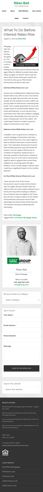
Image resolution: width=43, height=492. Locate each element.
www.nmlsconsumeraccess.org (15, 445)
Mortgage (17, 215)
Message (7, 346)
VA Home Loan (8, 476)
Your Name (9, 315)
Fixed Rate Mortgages (11, 467)
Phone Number (10, 336)
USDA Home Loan (9, 486)
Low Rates (18, 218)
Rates (34, 218)
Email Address (10, 325)
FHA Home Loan (8, 472)
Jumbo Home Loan (10, 481)
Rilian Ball (21, 3)
